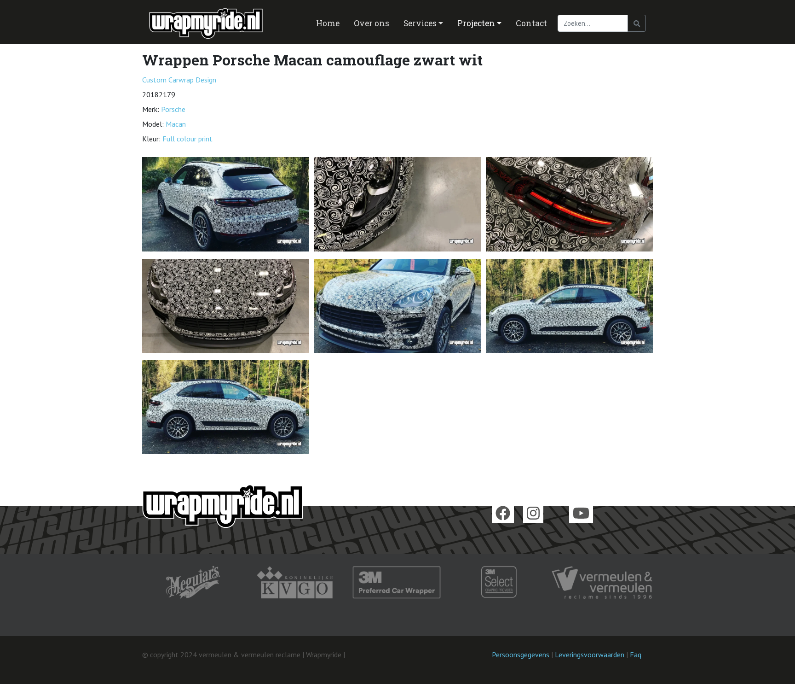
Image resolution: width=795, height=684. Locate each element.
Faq (635, 654)
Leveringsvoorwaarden (589, 654)
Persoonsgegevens (520, 654)
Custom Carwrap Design (179, 79)
